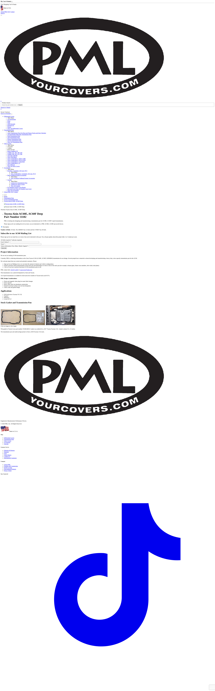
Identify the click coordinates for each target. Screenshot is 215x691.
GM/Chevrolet (11, 124)
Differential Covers (9, 116)
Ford (8, 122)
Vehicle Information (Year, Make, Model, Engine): (15, 246)
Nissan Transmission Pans (14, 139)
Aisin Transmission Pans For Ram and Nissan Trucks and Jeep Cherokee (26, 133)
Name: (3, 244)
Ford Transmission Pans (13, 136)
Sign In (3, 13)
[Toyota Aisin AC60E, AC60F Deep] (14, 204)
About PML (4, 12)
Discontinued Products (10, 469)
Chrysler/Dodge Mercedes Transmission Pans (19, 134)
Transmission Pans (9, 130)
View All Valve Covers (13, 166)
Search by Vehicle (5, 107)
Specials (6, 444)
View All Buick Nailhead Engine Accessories (23, 178)
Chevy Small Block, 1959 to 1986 (16, 158)
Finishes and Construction (11, 466)
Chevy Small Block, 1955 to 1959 (16, 160)
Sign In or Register (6, 113)
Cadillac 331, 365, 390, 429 (14, 152)
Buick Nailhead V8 (12, 151)
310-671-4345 (14, 270)
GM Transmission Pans (13, 137)
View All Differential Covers (15, 128)
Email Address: (5, 242)
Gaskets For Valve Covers (18, 184)
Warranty (6, 452)
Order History (7, 455)
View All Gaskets (15, 186)
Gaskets (9, 180)
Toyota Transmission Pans (14, 140)
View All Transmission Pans (14, 142)
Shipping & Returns (9, 450)
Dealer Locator (8, 467)
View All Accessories (13, 190)
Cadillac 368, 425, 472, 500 (14, 154)
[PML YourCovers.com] (85, 99)
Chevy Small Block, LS (13, 163)
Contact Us (7, 456)
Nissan (9, 127)
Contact (12, 12)
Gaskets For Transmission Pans (19, 183)
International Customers (10, 458)
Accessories (7, 167)
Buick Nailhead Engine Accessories (16, 175)
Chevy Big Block (12, 157)
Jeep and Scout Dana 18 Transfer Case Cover (19, 189)
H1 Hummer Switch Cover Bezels (16, 187)
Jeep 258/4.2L (11, 164)
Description (6, 227)
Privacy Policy (8, 470)
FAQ (8, 12)
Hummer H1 (10, 125)
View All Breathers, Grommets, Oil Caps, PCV (23, 174)
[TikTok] (107, 689)
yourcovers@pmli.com (26, 270)
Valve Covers (7, 143)
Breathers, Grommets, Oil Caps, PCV (17, 171)
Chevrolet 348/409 (12, 155)
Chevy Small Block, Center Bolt (16, 161)
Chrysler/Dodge (11, 119)
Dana (8, 121)
